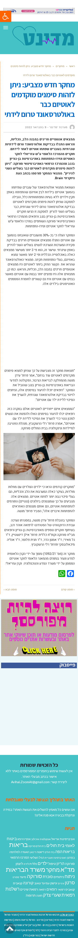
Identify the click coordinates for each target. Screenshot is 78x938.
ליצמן (19, 864)
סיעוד (23, 877)
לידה (26, 864)
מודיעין (48, 919)
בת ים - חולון (42, 925)
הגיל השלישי (37, 857)
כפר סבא (34, 935)
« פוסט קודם (68, 589)
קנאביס (17, 883)
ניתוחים (59, 877)
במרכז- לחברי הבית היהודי (53, 930)
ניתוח (70, 876)
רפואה (42, 889)
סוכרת (48, 876)
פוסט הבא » (10, 589)
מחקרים (60, 66)
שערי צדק (52, 894)
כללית (33, 864)
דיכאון (33, 852)
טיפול (52, 864)
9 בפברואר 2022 (35, 127)
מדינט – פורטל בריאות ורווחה (29, 919)
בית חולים (55, 845)
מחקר (53, 869)
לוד (37, 930)
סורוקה (34, 876)
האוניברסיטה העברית (56, 857)
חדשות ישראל (48, 935)
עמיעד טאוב (42, 883)
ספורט (16, 877)
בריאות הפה (65, 851)
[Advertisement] (39, 329)
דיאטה (40, 852)
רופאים (52, 889)
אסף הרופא (24, 839)
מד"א (67, 869)
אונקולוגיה (45, 839)
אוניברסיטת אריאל (63, 839)
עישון (53, 883)
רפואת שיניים (29, 889)
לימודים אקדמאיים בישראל (20, 930)
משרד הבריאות (25, 869)
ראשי (72, 66)
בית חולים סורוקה (37, 846)
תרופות (31, 895)
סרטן (70, 882)
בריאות (18, 844)
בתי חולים (50, 852)
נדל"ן (26, 935)
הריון (60, 863)
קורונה (28, 882)
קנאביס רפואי (66, 889)
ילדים (43, 863)
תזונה (39, 895)
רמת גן (53, 925)
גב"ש (32, 925)
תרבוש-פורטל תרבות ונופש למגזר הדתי (39, 914)
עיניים (61, 883)
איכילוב (35, 839)
